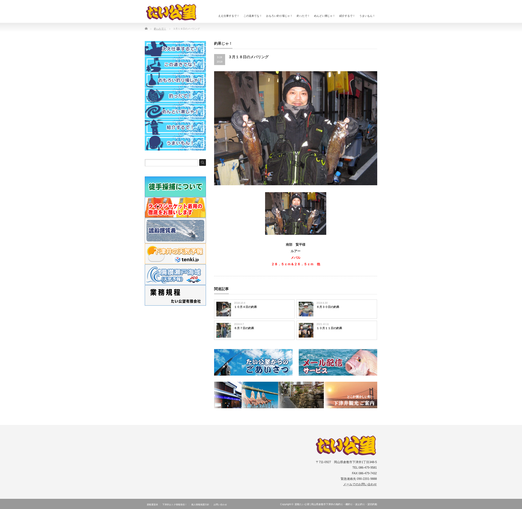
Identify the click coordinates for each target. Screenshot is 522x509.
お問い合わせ (220, 504)
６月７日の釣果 (244, 328)
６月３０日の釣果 (327, 306)
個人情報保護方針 (200, 504)
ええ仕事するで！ (228, 15)
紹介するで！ (347, 15)
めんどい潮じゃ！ (324, 15)
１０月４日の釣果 (245, 306)
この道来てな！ (252, 15)
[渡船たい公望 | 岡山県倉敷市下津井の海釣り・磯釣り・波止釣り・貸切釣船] (173, 12)
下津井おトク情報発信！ (174, 504)
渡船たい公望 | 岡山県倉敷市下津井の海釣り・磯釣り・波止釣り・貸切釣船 (336, 504)
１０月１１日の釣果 (329, 328)
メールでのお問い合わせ (360, 484)
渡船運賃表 (152, 504)
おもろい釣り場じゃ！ (279, 15)
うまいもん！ (367, 15)
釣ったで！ (303, 15)
